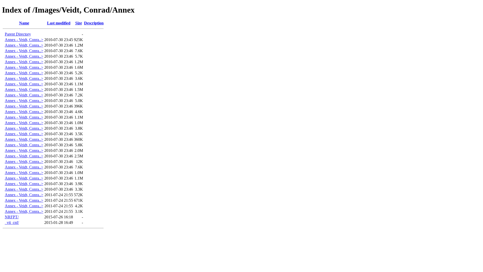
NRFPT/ (12, 217)
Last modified (58, 23)
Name (24, 23)
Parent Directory (18, 34)
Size (78, 23)
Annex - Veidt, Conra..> (24, 40)
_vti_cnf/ (12, 222)
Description (94, 23)
